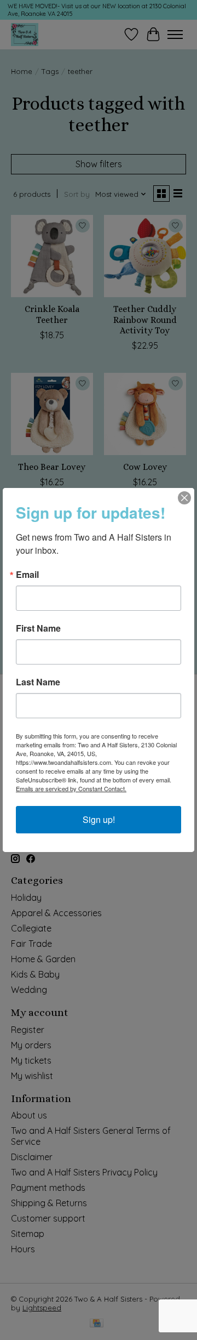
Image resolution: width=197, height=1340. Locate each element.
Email (27, 574)
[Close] (184, 497)
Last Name (38, 682)
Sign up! (99, 819)
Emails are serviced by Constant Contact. (71, 788)
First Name (38, 628)
